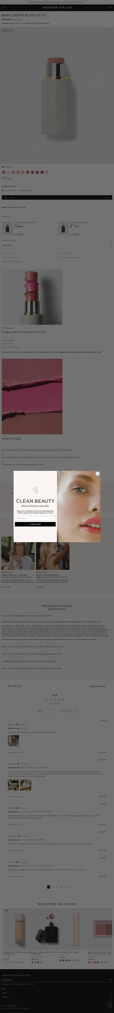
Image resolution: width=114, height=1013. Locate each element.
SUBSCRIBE (35, 524)
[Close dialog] (98, 474)
